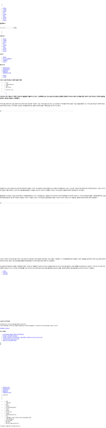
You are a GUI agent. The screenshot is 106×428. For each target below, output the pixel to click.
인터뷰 (4, 14)
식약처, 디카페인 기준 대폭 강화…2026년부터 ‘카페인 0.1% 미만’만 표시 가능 (22, 337)
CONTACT (5, 70)
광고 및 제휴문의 (7, 58)
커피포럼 (5, 274)
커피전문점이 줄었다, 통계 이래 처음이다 (13, 334)
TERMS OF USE (7, 72)
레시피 (4, 18)
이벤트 (4, 17)
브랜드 (4, 11)
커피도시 (5, 272)
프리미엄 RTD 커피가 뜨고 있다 (11, 338)
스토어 (4, 20)
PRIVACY (5, 71)
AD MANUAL (6, 69)
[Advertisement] (43, 297)
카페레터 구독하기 (5, 328)
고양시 (4, 271)
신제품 (4, 9)
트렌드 (4, 8)
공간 (4, 12)
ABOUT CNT (6, 67)
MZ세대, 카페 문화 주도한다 (10, 335)
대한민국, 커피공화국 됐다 (9, 340)
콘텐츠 (4, 57)
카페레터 (5, 60)
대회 (4, 15)
